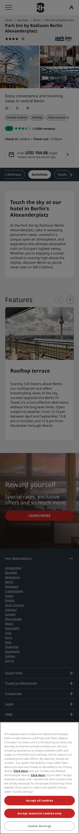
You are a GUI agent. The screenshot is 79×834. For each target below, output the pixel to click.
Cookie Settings (39, 826)
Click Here (21, 771)
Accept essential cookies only (39, 813)
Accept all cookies (39, 800)
